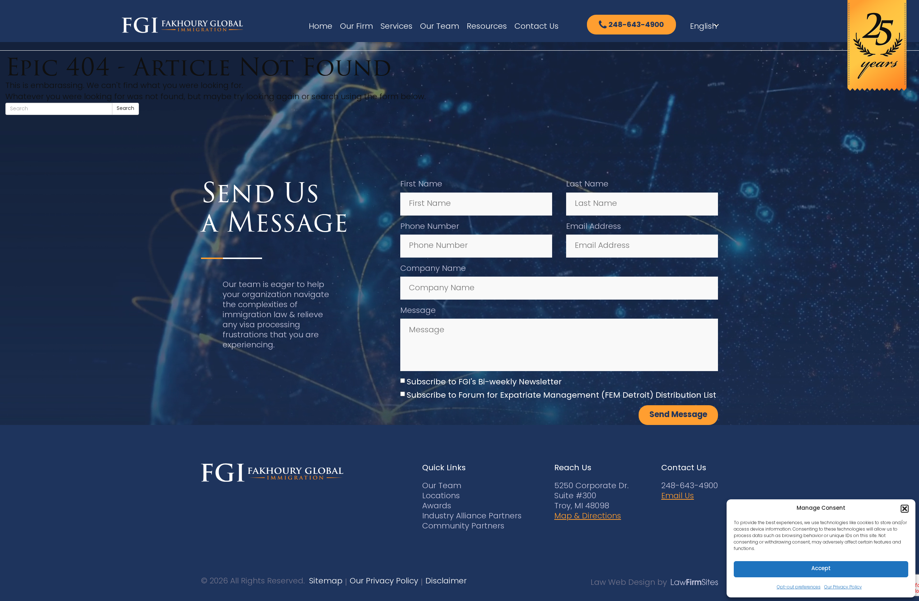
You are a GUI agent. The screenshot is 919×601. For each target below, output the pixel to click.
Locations (441, 496)
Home (320, 27)
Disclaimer (446, 581)
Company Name (433, 269)
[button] (904, 508)
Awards (436, 506)
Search (125, 108)
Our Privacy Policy (843, 587)
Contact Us (536, 27)
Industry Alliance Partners (472, 516)
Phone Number (429, 227)
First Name (421, 184)
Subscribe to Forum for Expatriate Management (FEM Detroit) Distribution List (561, 396)
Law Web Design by (629, 583)
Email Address (593, 227)
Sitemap (325, 581)
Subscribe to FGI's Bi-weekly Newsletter (484, 382)
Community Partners (463, 526)
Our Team (439, 27)
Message (418, 311)
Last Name (587, 184)
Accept (821, 569)
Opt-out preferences (799, 587)
